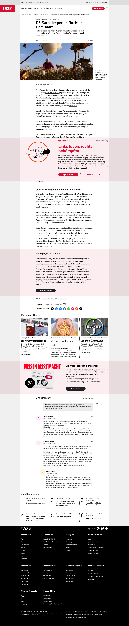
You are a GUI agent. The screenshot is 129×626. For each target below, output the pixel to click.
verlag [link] (22, 2)
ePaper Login (47, 601)
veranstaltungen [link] (30, 2)
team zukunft (47, 570)
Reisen (23, 596)
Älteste (91, 398)
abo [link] (87, 2)
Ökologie (35, 14)
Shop (22, 602)
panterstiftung (93, 550)
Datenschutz (77, 615)
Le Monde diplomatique (96, 576)
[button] (107, 8)
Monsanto (43, 14)
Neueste (85, 398)
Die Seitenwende (71, 545)
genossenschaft (93, 542)
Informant (69, 615)
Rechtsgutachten (52, 93)
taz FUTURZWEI (93, 573)
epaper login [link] (103, 2)
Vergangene (70, 578)
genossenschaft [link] (93, 2)
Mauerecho (25, 578)
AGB (91, 615)
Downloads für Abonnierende (53, 604)
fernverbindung (26, 573)
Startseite (24, 14)
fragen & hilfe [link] (44, 2)
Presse (68, 550)
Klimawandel (47, 547)
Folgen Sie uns (91, 529)
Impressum (86, 615)
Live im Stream (71, 576)
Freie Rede (24, 581)
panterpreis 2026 (93, 553)
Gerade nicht (100, 141)
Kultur (23, 547)
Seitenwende (98, 615)
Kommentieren (48, 304)
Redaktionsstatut (79, 612)
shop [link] (37, 2)
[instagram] (106, 529)
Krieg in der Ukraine (49, 539)
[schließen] (106, 141)
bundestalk (24, 570)
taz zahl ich (91, 545)
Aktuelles (69, 539)
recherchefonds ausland (96, 547)
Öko (30, 14)
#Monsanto (46, 299)
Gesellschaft (25, 545)
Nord (22, 556)
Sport (23, 550)
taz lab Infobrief (48, 578)
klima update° (25, 576)
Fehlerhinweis (58, 304)
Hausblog (69, 542)
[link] (27, 8)
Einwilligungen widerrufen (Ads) (76, 617)
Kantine (23, 599)
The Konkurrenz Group (74, 103)
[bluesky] (102, 529)
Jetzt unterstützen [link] (46, 290)
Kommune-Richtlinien (92, 612)
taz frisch (46, 573)
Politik (23, 539)
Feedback (46, 595)
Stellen (68, 547)
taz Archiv (91, 579)
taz (26, 528)
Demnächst (69, 570)
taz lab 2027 (70, 581)
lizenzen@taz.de (34, 614)
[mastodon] (98, 529)
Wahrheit (24, 559)
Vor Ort (68, 573)
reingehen (24, 584)
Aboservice (47, 598)
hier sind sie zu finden (56, 409)
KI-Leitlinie (103, 612)
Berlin (23, 553)
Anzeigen (24, 604)
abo (89, 539)
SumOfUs (73, 106)
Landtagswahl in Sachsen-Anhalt (52, 543)
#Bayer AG (54, 299)
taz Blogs (91, 571)
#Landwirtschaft (62, 299)
